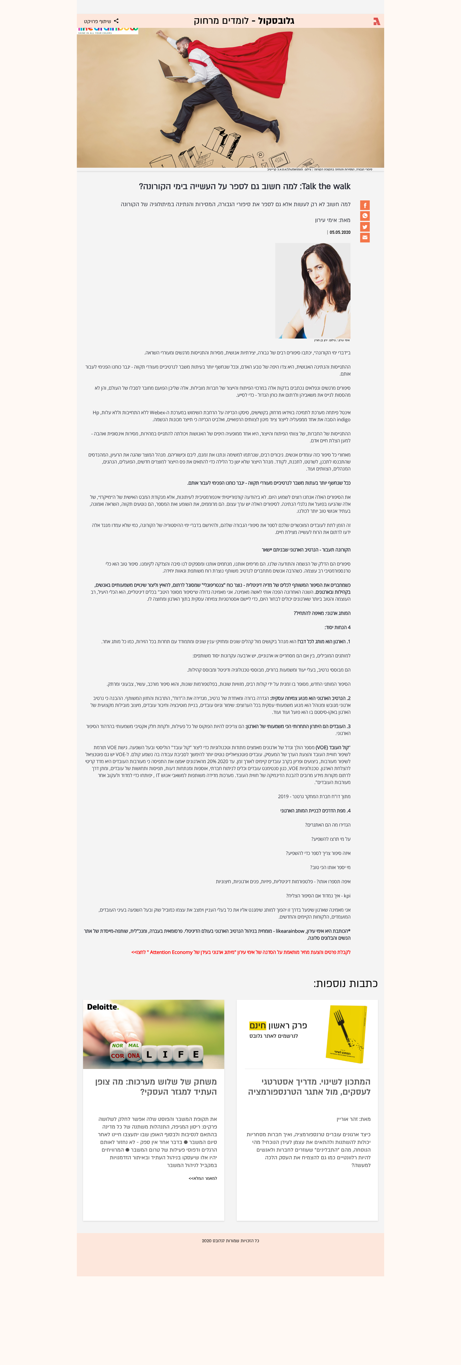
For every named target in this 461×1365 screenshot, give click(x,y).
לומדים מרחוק (244, 21)
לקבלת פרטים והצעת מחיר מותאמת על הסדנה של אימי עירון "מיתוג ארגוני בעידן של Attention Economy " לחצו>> (241, 952)
